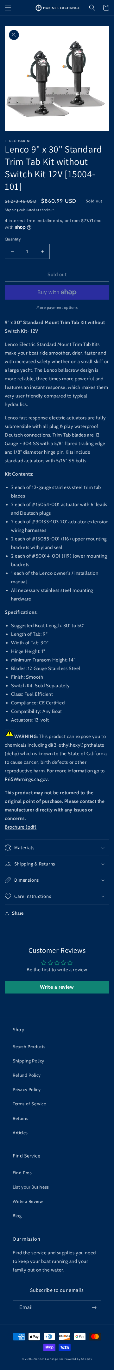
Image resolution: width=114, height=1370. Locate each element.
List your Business (31, 1187)
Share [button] (18, 913)
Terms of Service (29, 1104)
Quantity (13, 238)
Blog (17, 1215)
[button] (8, 8)
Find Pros (22, 1173)
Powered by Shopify (78, 1358)
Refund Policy (27, 1075)
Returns (20, 1118)
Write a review (57, 987)
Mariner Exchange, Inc (49, 1358)
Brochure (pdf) (20, 827)
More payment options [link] (57, 307)
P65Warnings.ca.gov (26, 779)
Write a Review (28, 1201)
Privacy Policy (27, 1089)
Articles (20, 1133)
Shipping (12, 210)
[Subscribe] (94, 1307)
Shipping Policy (28, 1061)
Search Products (29, 1046)
